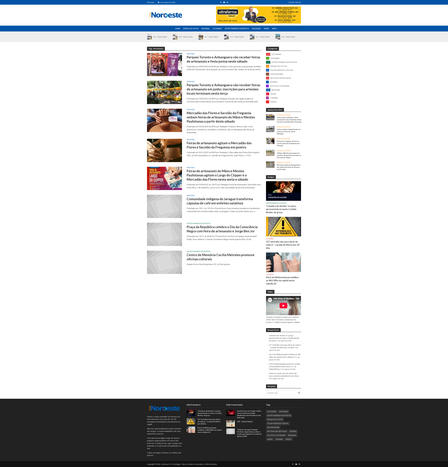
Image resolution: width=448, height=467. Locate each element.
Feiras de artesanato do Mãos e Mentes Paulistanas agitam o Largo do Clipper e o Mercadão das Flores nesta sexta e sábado (217, 175)
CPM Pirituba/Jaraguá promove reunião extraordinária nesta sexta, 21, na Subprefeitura (284, 366)
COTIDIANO (217, 28)
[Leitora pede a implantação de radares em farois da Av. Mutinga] (270, 129)
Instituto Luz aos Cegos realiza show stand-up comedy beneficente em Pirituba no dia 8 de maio (249, 414)
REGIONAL (205, 28)
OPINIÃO (293, 431)
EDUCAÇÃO (256, 28)
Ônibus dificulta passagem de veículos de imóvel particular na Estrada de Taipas (289, 155)
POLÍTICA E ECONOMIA (276, 435)
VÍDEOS (288, 439)
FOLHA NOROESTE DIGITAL (278, 423)
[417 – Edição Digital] (200, 37)
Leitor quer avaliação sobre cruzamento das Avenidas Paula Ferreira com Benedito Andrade (289, 119)
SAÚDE (266, 28)
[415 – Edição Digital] (252, 37)
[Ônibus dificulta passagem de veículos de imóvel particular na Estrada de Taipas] (270, 152)
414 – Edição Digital (288, 37)
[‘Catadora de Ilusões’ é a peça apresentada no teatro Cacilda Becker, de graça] (283, 191)
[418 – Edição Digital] (175, 37)
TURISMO (279, 439)
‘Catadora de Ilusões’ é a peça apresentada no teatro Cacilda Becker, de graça (281, 209)
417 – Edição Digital (211, 37)
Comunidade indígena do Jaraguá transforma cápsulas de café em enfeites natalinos (220, 201)
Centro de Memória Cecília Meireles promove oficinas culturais (220, 257)
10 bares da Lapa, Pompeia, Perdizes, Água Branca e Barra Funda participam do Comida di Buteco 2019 (249, 433)
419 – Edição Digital (160, 37)
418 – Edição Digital (185, 37)
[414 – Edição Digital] (277, 37)
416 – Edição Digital (237, 37)
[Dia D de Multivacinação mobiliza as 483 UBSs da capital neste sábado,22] (283, 262)
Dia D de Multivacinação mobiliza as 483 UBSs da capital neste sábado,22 (282, 280)
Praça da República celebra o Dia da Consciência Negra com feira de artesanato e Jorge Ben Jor (222, 229)
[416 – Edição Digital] (226, 37)
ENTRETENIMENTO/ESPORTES (237, 28)
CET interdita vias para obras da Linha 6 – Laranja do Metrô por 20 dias (282, 244)
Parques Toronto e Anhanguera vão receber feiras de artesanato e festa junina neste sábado (223, 59)
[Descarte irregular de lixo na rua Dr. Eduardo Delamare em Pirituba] (270, 140)
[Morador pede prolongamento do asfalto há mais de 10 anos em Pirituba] (270, 164)
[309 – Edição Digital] (230, 423)
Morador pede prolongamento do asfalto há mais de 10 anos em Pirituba (289, 167)
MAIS (274, 28)
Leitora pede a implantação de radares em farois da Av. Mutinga (288, 131)
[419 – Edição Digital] (149, 37)
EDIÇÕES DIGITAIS (295, 2)
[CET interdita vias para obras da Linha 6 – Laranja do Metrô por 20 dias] (283, 226)
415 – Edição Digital (263, 37)
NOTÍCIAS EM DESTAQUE (277, 431)
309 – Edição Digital (245, 421)
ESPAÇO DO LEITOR (190, 28)
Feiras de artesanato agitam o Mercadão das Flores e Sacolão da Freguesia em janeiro (219, 145)
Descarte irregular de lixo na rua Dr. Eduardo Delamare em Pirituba (288, 143)
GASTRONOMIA (273, 427)
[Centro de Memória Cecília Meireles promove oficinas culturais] (164, 262)
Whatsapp (150, 2)
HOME (177, 28)
